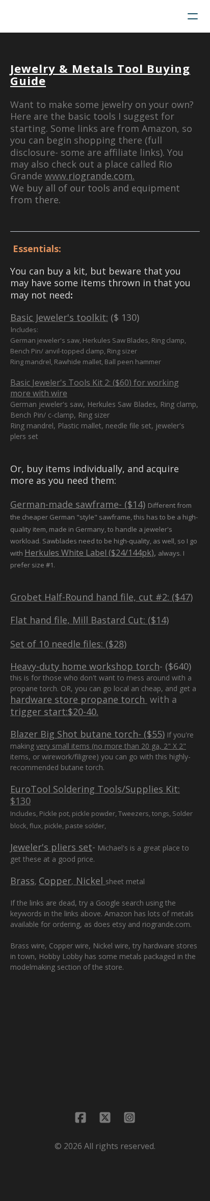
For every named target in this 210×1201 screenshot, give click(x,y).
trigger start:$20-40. (54, 711)
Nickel (89, 881)
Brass (22, 881)
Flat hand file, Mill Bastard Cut (76, 620)
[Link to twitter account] (105, 1117)
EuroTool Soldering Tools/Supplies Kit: (95, 789)
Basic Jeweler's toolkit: (59, 317)
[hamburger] (192, 16)
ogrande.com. (101, 176)
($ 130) (123, 317)
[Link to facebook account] (80, 1117)
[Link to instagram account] (129, 1117)
